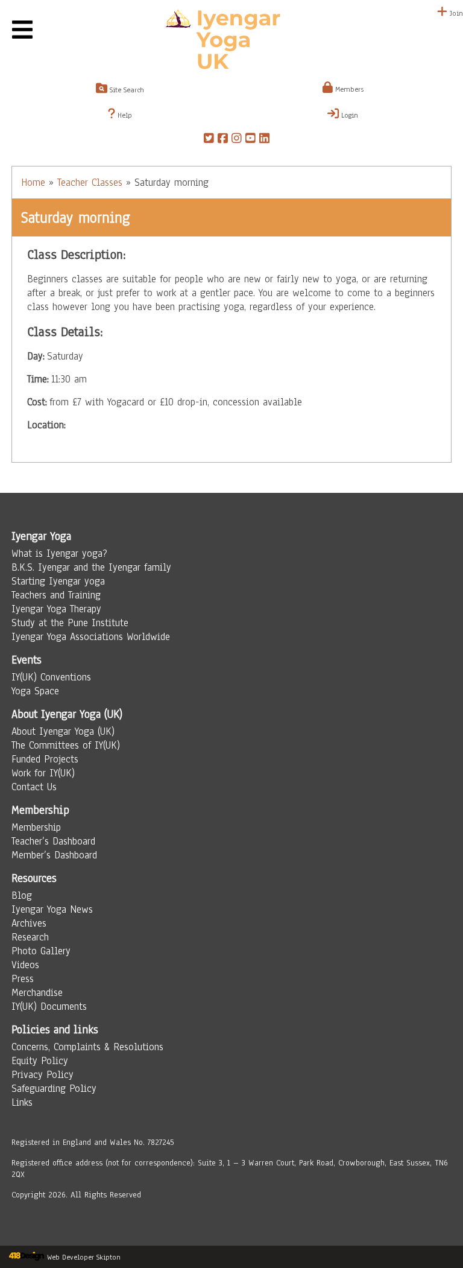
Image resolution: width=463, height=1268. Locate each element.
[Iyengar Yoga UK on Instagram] (237, 140)
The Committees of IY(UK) (65, 745)
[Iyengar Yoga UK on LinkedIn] (264, 140)
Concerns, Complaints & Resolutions (87, 1047)
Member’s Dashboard (54, 855)
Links (22, 1102)
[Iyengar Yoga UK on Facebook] (223, 140)
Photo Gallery (41, 951)
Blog (21, 895)
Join (455, 13)
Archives (28, 923)
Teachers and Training (56, 595)
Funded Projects (44, 759)
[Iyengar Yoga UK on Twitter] (209, 140)
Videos (25, 965)
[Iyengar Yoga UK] (231, 41)
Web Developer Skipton (84, 1257)
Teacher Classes (89, 182)
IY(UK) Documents (49, 1006)
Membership (36, 827)
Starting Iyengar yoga (58, 581)
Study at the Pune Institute (69, 623)
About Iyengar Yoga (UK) (63, 731)
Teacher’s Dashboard (53, 841)
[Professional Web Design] (26, 1257)
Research (30, 937)
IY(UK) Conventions (51, 677)
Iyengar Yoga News (52, 909)
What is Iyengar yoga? (59, 553)
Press (22, 979)
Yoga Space (35, 691)
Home (33, 182)
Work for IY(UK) (43, 773)
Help (123, 115)
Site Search (125, 90)
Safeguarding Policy (53, 1088)
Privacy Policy (42, 1075)
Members (348, 89)
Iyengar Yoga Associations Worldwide (90, 637)
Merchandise (37, 993)
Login (348, 115)
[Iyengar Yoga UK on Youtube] (250, 140)
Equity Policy (39, 1061)
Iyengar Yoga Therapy (56, 609)
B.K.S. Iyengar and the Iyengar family (91, 567)
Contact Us (34, 787)
